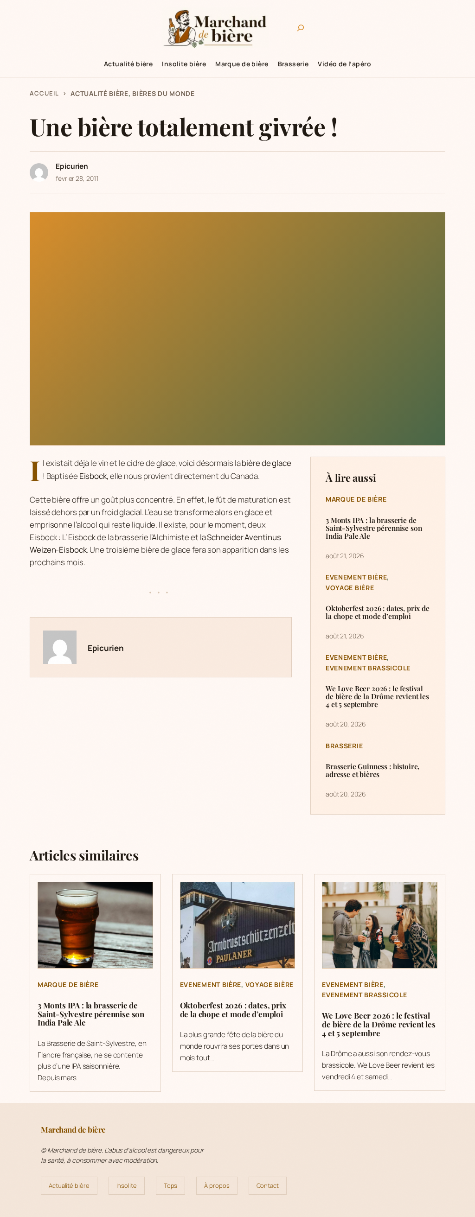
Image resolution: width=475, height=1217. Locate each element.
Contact (268, 1185)
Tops (171, 1185)
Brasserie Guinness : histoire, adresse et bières (372, 770)
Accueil (44, 93)
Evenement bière (356, 577)
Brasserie (344, 745)
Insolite (126, 1185)
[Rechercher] (300, 28)
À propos (216, 1185)
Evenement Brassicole (368, 667)
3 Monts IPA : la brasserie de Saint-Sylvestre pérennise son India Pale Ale (374, 528)
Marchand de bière (73, 1129)
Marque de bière (356, 499)
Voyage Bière (350, 587)
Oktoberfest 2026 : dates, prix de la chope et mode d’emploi (378, 612)
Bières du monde (163, 93)
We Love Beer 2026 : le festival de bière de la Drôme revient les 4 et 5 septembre (377, 696)
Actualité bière (99, 93)
